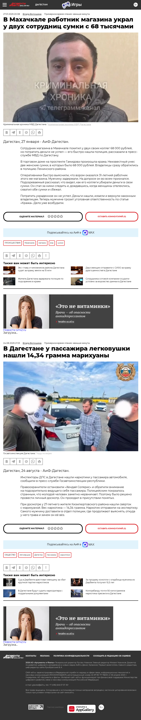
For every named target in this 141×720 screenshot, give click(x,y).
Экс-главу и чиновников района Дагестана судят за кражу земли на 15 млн (41, 269)
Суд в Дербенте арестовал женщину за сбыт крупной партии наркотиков (42, 581)
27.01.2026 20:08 (11, 14)
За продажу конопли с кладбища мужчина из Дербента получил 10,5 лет (110, 581)
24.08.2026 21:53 (11, 343)
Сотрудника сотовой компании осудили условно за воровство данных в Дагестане (108, 280)
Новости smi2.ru (14, 330)
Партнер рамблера (55, 707)
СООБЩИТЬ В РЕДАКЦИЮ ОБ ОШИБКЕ (112, 656)
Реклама (45, 656)
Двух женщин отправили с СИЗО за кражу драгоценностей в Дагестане (108, 269)
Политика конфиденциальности (71, 656)
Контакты (31, 656)
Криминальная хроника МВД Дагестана (69, 124)
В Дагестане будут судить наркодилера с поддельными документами (40, 592)
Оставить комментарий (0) (112, 216)
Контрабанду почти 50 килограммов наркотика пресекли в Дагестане (105, 592)
